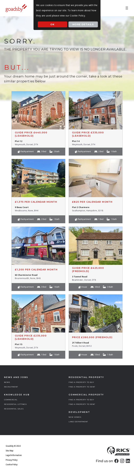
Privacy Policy (11, 460)
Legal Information (14, 455)
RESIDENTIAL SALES (14, 409)
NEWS (7, 382)
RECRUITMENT (11, 387)
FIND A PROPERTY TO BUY (81, 382)
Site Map (9, 450)
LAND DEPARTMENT (78, 422)
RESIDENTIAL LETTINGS (15, 404)
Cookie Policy (11, 464)
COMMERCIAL (10, 400)
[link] (116, 461)
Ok (52, 24)
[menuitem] (127, 8)
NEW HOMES (75, 417)
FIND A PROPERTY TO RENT (82, 387)
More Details (83, 24)
